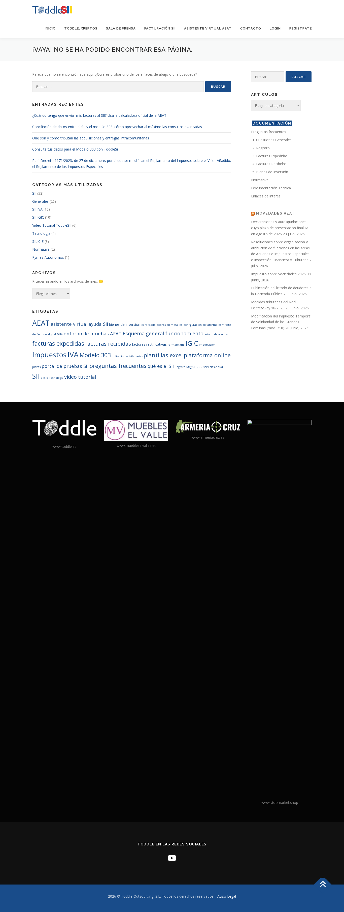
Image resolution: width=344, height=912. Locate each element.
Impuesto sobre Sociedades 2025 (278, 274)
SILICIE (38, 241)
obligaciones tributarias (127, 356)
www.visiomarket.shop (279, 802)
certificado (148, 325)
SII (34, 193)
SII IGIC (38, 217)
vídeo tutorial (80, 376)
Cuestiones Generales (274, 139)
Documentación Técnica (271, 188)
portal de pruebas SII (65, 366)
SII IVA (37, 209)
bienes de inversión (124, 324)
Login (275, 28)
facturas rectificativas (149, 344)
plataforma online (207, 355)
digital (52, 334)
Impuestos (49, 354)
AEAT (41, 323)
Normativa (41, 249)
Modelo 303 (95, 355)
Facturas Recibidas (271, 163)
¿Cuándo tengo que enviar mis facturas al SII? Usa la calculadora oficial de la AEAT (99, 115)
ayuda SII (98, 324)
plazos (36, 367)
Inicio (50, 28)
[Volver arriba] (323, 884)
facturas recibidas (108, 343)
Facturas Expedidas (272, 156)
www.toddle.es (64, 446)
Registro (180, 367)
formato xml (176, 344)
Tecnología (41, 233)
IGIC (192, 343)
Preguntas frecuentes (268, 131)
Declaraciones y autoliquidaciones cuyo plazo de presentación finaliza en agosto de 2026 (279, 227)
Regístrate (300, 28)
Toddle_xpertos (80, 28)
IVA (73, 354)
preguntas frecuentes (118, 366)
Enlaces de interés (266, 196)
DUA (60, 334)
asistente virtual (69, 324)
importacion (207, 344)
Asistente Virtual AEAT (208, 28)
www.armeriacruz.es (207, 437)
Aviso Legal (226, 896)
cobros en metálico (170, 325)
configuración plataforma (200, 325)
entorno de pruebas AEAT (93, 333)
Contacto (250, 28)
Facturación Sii (160, 28)
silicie (44, 377)
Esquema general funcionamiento (163, 333)
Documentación (272, 123)
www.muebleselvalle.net (136, 445)
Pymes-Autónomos (48, 257)
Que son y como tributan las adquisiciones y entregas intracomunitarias (90, 138)
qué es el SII (161, 366)
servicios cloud (213, 367)
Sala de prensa (121, 28)
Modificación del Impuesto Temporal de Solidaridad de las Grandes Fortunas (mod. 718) (281, 322)
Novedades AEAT (275, 213)
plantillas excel (163, 355)
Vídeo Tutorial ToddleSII (51, 225)
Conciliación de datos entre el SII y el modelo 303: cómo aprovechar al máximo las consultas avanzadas (117, 126)
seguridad (194, 366)
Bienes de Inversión (272, 171)
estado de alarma (216, 334)
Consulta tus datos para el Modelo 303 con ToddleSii (75, 149)
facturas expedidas (58, 343)
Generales (40, 201)
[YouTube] (172, 858)
